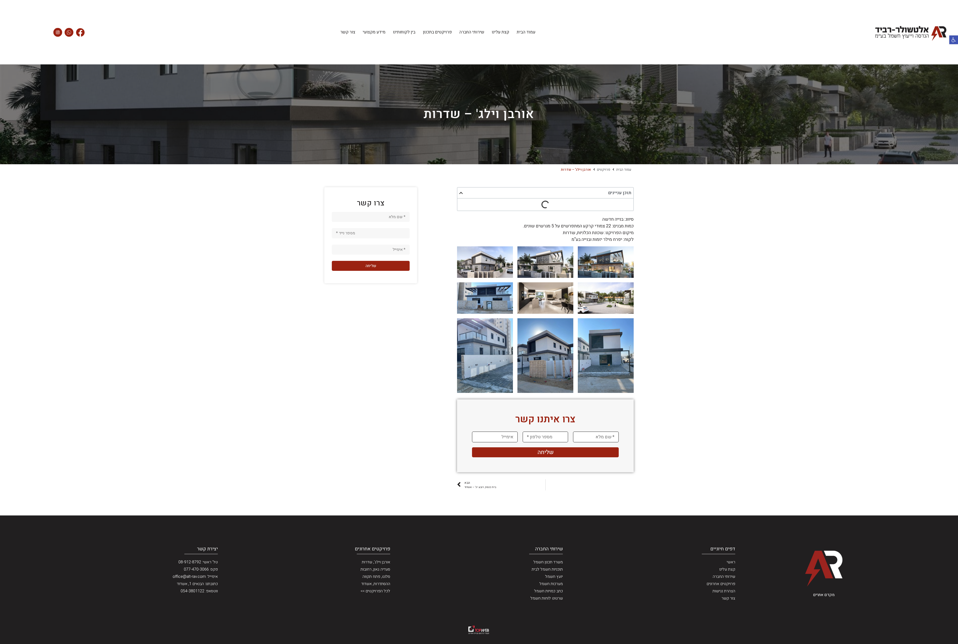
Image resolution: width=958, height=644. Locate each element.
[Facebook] (80, 32)
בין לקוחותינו (404, 32)
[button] (953, 39)
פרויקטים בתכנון (437, 32)
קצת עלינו (500, 32)
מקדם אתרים (824, 595)
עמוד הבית (526, 32)
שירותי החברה (471, 32)
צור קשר (347, 32)
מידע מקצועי (374, 32)
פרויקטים (603, 169)
